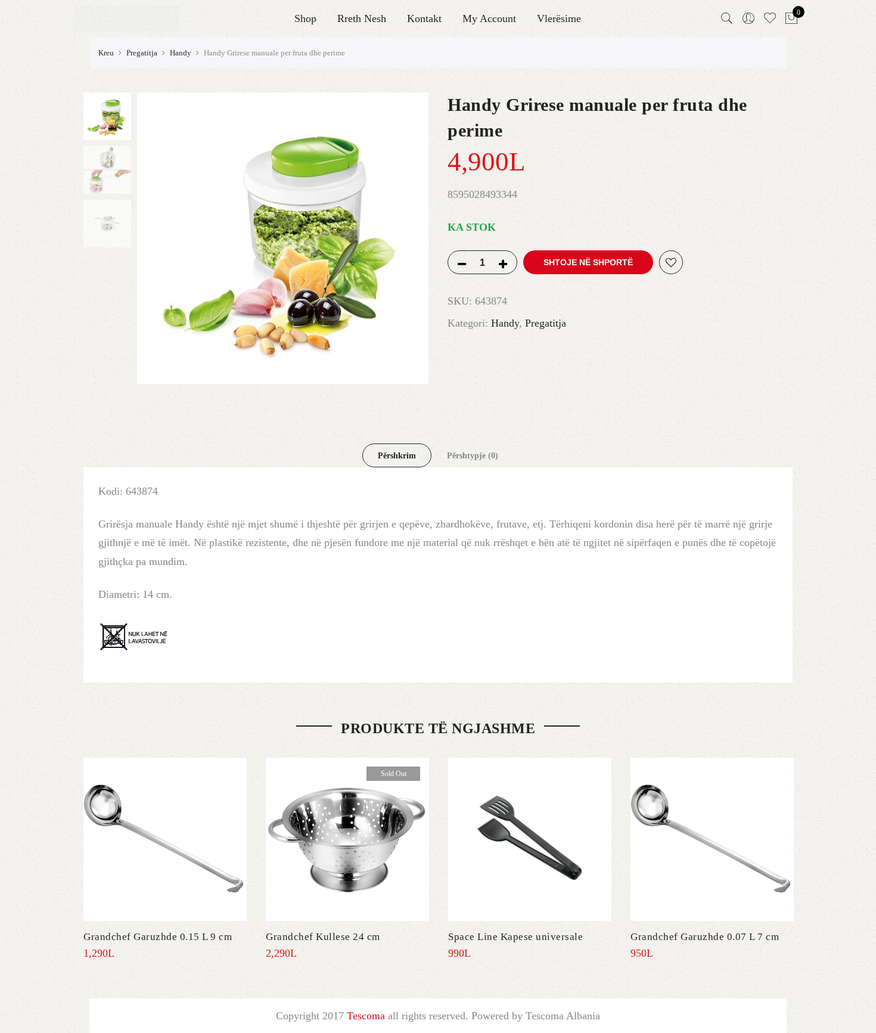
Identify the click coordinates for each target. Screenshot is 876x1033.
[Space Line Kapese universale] (529, 839)
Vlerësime (559, 18)
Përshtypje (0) (472, 455)
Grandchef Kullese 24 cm (323, 936)
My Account (489, 18)
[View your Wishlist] (770, 18)
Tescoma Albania (563, 1016)
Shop (305, 18)
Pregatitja (141, 52)
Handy (180, 52)
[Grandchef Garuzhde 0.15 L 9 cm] (165, 839)
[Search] (727, 18)
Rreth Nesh (361, 18)
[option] (282, 238)
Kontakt (424, 18)
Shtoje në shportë (588, 262)
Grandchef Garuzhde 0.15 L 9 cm (157, 936)
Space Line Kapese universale (515, 936)
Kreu (106, 52)
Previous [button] (166, 238)
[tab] (396, 455)
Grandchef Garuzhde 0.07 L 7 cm (704, 936)
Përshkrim (397, 455)
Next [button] (408, 238)
